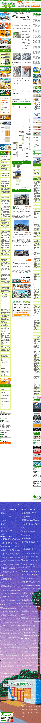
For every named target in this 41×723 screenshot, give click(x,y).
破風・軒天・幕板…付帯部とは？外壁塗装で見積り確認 (31, 581)
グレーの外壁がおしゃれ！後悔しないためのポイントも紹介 (10, 681)
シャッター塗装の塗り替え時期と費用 (4, 325)
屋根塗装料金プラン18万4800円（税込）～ (29, 519)
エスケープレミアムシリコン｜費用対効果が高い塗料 (30, 654)
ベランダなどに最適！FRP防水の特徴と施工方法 (5, 340)
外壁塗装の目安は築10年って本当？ (4, 169)
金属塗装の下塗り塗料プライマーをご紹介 (37, 250)
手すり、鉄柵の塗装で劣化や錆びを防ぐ (5, 316)
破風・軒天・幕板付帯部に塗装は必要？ (5, 254)
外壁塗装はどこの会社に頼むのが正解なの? (8, 621)
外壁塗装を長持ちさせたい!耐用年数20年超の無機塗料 (37, 256)
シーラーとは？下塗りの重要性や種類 (37, 253)
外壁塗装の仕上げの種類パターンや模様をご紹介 (37, 380)
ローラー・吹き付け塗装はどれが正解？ (37, 309)
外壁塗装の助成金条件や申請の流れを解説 (37, 188)
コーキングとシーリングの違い (5, 359)
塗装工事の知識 (4, 156)
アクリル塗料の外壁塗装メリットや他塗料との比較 (5, 207)
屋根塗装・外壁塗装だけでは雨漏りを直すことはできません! (10, 567)
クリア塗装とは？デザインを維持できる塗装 (5, 216)
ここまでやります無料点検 (33, 10)
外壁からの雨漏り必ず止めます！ (27, 535)
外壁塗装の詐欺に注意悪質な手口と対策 (37, 210)
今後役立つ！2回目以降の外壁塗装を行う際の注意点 (30, 546)
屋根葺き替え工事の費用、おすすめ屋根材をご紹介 (30, 541)
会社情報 (2, 524)
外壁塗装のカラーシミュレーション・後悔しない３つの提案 (10, 550)
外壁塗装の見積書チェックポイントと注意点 (37, 204)
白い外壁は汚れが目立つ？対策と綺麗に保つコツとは (37, 365)
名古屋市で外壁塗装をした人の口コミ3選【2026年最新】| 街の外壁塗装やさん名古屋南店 (22, 236)
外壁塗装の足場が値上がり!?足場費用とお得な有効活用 (31, 633)
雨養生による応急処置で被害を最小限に (37, 340)
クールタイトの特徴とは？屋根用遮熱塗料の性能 (37, 386)
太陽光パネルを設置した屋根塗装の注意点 (37, 321)
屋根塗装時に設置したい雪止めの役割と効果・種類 (5, 275)
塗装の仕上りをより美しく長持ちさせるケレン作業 (5, 238)
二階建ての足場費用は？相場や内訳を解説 (37, 272)
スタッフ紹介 (3, 392)
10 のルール (3, 519)
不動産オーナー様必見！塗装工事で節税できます (37, 263)
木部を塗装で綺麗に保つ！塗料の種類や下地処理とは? (37, 324)
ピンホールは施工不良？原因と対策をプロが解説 (5, 235)
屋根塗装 (5, 57)
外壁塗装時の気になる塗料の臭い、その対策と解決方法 (10, 564)
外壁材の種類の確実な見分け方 (37, 229)
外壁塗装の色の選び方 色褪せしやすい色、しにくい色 (9, 542)
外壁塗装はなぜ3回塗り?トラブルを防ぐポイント (5, 251)
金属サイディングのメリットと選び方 (4, 294)
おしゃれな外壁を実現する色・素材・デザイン (37, 352)
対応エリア (3, 526)
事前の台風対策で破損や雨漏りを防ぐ (37, 337)
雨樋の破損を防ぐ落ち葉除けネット (4, 279)
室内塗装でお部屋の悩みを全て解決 (27, 549)
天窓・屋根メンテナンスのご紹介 (5, 266)
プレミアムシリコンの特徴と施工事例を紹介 (37, 383)
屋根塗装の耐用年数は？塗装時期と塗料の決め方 (37, 349)
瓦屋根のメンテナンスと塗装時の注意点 (5, 303)
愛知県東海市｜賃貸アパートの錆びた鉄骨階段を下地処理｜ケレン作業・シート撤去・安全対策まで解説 (36, 54)
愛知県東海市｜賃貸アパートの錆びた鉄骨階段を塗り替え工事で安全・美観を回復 (36, 48)
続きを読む (26, 217)
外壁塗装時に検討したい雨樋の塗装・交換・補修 (5, 272)
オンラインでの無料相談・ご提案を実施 (37, 182)
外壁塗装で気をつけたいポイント (5, 248)
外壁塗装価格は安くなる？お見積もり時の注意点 (5, 182)
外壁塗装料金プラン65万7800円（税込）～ (29, 517)
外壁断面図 (3, 368)
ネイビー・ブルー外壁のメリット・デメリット (37, 355)
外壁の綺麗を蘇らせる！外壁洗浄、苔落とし (37, 315)
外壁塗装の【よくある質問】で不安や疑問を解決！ (9, 538)
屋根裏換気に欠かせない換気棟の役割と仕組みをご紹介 (10, 661)
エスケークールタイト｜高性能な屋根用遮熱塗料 (30, 655)
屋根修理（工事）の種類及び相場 (4, 186)
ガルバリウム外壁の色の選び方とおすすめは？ (8, 586)
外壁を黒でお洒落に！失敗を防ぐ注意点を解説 (37, 362)
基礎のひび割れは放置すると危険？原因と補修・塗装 (9, 673)
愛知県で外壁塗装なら (5, 395)
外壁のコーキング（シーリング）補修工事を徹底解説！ (31, 560)
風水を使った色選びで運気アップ (37, 99)
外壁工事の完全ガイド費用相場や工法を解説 (5, 179)
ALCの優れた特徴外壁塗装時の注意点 (4, 362)
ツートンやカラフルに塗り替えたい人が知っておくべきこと (37, 113)
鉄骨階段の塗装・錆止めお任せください (5, 313)
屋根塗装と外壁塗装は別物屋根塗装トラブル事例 (5, 244)
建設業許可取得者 (4, 398)
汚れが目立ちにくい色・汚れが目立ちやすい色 (37, 104)
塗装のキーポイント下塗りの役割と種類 (37, 247)
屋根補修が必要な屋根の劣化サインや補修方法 (5, 282)
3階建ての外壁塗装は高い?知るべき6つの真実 (37, 222)
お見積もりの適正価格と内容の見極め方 (37, 207)
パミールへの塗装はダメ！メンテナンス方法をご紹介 (37, 328)
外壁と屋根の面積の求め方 (5, 365)
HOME (14, 12)
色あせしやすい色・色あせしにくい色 (37, 108)
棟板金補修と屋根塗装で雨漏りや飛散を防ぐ (5, 331)
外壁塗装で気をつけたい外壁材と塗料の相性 (5, 372)
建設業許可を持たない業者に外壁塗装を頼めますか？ (9, 528)
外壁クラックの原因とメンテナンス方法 (5, 226)
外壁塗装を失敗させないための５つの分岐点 (8, 549)
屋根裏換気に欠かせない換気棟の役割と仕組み (5, 350)
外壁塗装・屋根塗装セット (5, 60)
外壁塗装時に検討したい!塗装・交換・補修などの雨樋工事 (31, 593)
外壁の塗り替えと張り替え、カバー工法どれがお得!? (37, 225)
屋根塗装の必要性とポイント (26, 538)
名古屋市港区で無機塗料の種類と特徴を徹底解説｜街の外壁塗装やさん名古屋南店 (36, 64)
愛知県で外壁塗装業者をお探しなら (6, 530)
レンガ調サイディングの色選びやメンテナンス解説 (5, 229)
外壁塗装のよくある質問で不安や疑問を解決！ (37, 185)
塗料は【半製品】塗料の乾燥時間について (5, 356)
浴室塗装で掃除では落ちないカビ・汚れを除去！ (30, 611)
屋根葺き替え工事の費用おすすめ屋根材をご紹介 (5, 189)
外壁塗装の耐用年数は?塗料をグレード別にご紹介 (5, 198)
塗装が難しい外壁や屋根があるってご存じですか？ (37, 281)
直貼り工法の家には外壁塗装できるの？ (37, 287)
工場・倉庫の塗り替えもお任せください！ (37, 168)
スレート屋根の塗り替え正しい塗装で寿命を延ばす (5, 285)
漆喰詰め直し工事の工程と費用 (37, 303)
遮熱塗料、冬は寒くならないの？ (27, 688)
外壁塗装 (5, 54)
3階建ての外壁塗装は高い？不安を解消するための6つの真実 (10, 565)
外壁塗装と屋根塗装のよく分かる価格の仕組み (29, 512)
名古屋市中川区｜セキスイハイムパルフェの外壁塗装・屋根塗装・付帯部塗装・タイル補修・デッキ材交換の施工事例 (22, 263)
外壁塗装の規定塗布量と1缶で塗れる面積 (37, 312)
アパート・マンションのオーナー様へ (37, 171)
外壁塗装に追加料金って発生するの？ (37, 194)
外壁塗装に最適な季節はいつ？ (5, 204)
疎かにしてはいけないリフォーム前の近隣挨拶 (37, 216)
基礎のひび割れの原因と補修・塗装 (37, 343)
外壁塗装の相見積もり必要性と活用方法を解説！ (37, 197)
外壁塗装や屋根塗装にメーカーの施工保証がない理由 (37, 259)
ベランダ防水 (5, 63)
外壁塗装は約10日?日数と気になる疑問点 (37, 213)
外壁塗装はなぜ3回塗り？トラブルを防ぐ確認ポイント (9, 611)
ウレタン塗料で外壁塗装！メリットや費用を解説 (5, 210)
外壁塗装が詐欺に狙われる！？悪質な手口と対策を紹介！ (10, 614)
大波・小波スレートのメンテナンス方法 (5, 375)
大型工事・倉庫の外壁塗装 (26, 628)
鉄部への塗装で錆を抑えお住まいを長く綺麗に (5, 310)
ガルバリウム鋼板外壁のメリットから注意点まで (37, 235)
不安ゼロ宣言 (3, 523)
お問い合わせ (3, 404)
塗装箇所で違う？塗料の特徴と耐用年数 (37, 244)
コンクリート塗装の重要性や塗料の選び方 (5, 328)
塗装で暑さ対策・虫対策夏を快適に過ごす (5, 220)
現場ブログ (18, 12)
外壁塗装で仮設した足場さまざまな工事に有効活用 (37, 266)
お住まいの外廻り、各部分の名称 (6, 578)
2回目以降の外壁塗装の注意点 (37, 241)
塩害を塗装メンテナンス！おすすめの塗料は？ (5, 353)
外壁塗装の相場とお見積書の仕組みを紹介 (37, 201)
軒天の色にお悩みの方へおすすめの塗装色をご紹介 (5, 263)
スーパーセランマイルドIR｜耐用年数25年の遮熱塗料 (30, 647)
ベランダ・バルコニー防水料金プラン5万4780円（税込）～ (31, 523)
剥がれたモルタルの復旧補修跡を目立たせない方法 (5, 232)
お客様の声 (13, 9)
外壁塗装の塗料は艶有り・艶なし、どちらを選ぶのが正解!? (31, 694)
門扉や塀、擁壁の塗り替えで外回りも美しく (29, 548)
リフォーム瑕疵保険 (4, 517)
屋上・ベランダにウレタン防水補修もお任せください (5, 343)
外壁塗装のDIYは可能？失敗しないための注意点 (37, 278)
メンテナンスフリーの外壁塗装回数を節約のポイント (37, 232)
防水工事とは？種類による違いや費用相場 (5, 337)
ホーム (2, 9)
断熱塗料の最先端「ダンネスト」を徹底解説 (37, 334)
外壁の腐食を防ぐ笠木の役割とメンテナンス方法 (5, 269)
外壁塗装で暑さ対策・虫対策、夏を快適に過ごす (30, 632)
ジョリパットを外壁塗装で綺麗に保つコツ (37, 306)
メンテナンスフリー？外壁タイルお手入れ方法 (37, 297)
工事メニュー (18, 10)
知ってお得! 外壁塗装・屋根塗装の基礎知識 (8, 568)
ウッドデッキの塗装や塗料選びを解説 (5, 319)
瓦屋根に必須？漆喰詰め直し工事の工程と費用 (29, 574)
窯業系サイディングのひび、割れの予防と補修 (37, 284)
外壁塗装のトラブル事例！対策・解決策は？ (37, 346)
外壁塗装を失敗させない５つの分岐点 (37, 191)
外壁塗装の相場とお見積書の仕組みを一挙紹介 (29, 524)
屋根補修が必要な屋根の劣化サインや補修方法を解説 (30, 599)
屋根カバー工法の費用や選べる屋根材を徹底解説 (5, 192)
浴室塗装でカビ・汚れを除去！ (4, 322)
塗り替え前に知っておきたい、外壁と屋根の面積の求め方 (10, 633)
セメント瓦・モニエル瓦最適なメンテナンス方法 (5, 307)
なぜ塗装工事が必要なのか (5, 160)
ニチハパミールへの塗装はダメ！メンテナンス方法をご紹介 (10, 665)
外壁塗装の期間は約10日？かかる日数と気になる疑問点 (10, 553)
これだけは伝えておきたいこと (6, 516)
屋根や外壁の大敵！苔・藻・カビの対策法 (37, 318)
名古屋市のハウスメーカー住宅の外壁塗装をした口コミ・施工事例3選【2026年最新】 (37, 32)
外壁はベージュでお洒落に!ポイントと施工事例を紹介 (37, 368)
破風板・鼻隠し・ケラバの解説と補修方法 (5, 257)
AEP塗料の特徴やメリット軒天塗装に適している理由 (37, 393)
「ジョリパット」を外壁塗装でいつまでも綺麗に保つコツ (10, 637)
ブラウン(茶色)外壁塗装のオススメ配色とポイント (37, 371)
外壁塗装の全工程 (4, 172)
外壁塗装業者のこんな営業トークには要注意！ (37, 275)
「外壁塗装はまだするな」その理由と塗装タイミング (5, 175)
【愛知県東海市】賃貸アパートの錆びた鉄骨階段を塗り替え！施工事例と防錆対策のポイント (36, 43)
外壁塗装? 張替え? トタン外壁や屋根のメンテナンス (30, 564)
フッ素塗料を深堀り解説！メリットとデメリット (37, 374)
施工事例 (7, 9)
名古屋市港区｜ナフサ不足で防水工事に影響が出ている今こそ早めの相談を (36, 22)
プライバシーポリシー (5, 401)
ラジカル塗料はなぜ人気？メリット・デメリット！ (37, 390)
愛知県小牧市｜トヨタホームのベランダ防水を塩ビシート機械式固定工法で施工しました (36, 59)
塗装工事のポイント (4, 162)
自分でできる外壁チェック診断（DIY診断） (8, 572)
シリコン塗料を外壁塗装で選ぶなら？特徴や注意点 (5, 213)
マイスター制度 (3, 520)
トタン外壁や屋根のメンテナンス (4, 297)
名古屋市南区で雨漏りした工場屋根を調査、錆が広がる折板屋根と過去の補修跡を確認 (36, 17)
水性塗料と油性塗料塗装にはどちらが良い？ (37, 293)
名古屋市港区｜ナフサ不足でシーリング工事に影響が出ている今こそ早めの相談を (36, 27)
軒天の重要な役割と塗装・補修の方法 (4, 260)
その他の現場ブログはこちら (26, 275)
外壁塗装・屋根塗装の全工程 (26, 516)
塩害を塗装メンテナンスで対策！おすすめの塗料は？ (9, 662)
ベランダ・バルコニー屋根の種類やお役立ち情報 (5, 334)
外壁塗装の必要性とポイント (26, 537)
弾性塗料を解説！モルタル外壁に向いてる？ (37, 377)
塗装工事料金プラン (28, 10)
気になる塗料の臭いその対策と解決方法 (37, 219)
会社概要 (38, 9)
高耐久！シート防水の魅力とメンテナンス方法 (5, 347)
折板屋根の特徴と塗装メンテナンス (4, 300)
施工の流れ (23, 9)
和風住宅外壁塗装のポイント (37, 300)
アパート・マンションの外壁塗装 (27, 629)
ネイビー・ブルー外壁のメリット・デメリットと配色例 (10, 680)
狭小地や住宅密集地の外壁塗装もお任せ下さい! (5, 291)
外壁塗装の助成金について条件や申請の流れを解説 (30, 556)
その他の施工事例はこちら (26, 160)
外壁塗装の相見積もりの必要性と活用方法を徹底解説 (9, 612)
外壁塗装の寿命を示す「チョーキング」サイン (5, 223)
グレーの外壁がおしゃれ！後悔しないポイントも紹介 (37, 359)
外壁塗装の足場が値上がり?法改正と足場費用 (37, 269)
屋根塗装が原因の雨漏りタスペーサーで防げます (5, 288)
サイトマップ (3, 407)
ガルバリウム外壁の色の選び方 (37, 238)
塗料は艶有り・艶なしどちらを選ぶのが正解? (37, 290)
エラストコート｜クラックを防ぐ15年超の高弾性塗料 (30, 661)
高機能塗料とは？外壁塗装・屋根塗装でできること (5, 241)
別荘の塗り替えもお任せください (37, 174)
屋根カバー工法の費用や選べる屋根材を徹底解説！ (30, 542)
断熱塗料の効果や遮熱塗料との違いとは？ (37, 331)
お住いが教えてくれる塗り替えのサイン (5, 166)
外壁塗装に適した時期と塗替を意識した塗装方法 (5, 201)
